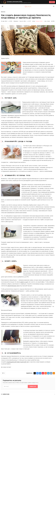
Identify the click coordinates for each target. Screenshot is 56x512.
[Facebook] (37, 373)
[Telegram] (48, 373)
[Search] (53, 6)
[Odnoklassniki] (54, 373)
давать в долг (24, 282)
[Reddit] (46, 373)
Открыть (52, 2)
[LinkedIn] (40, 373)
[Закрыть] (1, 2)
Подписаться (33, 386)
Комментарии (6, 394)
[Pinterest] (43, 373)
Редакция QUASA (39, 21)
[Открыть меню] (2, 6)
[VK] (51, 373)
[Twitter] (35, 373)
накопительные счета (13, 285)
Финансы (3, 11)
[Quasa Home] (28, 6)
